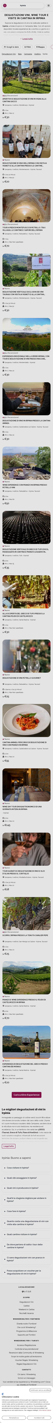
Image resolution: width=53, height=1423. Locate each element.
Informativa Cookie (44, 1410)
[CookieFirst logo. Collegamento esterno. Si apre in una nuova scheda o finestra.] (3, 1394)
